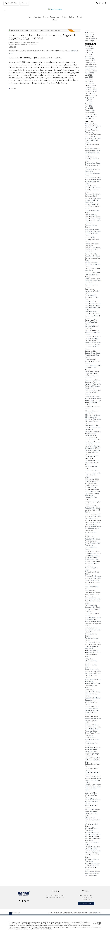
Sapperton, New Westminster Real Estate (91, 702)
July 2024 (88, 100)
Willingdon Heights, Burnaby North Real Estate (92, 855)
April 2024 (89, 106)
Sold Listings (89, 40)
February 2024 (90, 110)
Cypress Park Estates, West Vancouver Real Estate (92, 332)
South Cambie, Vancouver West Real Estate (92, 739)
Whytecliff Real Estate (92, 847)
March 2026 (89, 58)
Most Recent (89, 46)
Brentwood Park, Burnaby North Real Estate (92, 159)
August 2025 (89, 73)
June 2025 (89, 77)
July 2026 (88, 50)
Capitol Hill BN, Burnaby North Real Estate (92, 239)
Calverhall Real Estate (92, 194)
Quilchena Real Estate (92, 673)
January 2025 (90, 87)
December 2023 (90, 114)
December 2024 (90, 89)
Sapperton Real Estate (93, 698)
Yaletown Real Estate (92, 871)
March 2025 (89, 83)
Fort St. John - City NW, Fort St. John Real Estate (93, 403)
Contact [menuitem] (79, 17)
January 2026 (90, 62)
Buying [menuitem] (64, 17)
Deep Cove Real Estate (93, 336)
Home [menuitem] (30, 17)
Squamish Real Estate (92, 758)
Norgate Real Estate (92, 595)
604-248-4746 (12, 3)
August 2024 (89, 98)
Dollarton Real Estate (92, 345)
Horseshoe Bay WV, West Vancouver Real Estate (92, 462)
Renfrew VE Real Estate (93, 683)
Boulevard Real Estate (92, 148)
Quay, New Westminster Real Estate (91, 661)
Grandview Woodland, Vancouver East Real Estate (93, 431)
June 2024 (89, 102)
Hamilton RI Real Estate (93, 440)
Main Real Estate (91, 541)
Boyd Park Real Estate (92, 150)
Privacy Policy (77, 912)
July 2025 (88, 75)
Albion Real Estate (91, 128)
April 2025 (89, 81)
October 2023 (90, 118)
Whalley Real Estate (92, 836)
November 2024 (91, 91)
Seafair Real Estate (91, 710)
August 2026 (89, 48)
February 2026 (90, 60)
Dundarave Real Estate (93, 365)
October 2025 (90, 69)
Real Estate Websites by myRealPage (91, 912)
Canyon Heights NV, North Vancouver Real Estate (92, 206)
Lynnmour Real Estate (92, 522)
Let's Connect (86, 903)
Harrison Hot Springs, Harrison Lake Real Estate (92, 452)
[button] (11, 3)
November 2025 (91, 67)
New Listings (89, 34)
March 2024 (89, 108)
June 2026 (89, 52)
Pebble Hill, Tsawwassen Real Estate (91, 634)
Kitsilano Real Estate (92, 479)
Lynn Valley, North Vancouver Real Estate (25, 44)
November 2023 (91, 116)
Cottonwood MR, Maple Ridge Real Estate (91, 322)
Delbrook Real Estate (92, 338)
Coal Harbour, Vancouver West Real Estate (92, 291)
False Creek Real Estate (93, 390)
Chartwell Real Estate (92, 279)
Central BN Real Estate (93, 248)
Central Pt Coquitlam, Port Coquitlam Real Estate (92, 274)
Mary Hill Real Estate (92, 551)
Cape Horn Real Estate (93, 219)
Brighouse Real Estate (92, 163)
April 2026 (89, 56)
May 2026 (88, 54)
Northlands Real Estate (93, 617)
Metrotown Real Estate (93, 553)
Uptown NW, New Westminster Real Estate (91, 795)
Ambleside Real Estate (93, 134)
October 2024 (90, 93)
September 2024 (91, 96)
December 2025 (91, 65)
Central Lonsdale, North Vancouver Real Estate (92, 264)
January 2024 (90, 112)
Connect (24, 3)
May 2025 (88, 79)
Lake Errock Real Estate (93, 491)
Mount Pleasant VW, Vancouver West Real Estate (92, 582)
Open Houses (89, 36)
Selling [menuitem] (71, 17)
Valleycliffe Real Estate (93, 799)
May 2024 (88, 104)
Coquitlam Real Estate (92, 305)
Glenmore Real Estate (92, 415)
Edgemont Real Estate (92, 380)
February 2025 (90, 85)
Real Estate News (91, 38)
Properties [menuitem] (37, 17)
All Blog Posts (89, 32)
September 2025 (91, 71)
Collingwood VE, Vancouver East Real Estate (92, 297)
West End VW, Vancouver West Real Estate (92, 820)
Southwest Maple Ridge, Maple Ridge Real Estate (92, 754)
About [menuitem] (54, 20)
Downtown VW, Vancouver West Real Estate (92, 361)
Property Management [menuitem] (51, 17)
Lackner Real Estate (92, 489)
